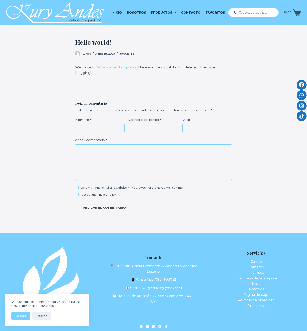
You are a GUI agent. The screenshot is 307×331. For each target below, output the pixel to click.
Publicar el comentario (103, 207)
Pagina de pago (256, 295)
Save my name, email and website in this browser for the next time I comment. (133, 187)
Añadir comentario (91, 140)
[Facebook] (141, 326)
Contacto (190, 12)
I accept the (98, 194)
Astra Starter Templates (116, 67)
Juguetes (126, 53)
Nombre (83, 120)
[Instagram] (147, 326)
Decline (42, 315)
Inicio (116, 12)
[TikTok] (166, 326)
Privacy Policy (106, 194)
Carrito (256, 262)
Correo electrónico (145, 120)
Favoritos (215, 12)
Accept (21, 315)
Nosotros (136, 12)
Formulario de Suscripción (256, 278)
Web (186, 120)
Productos (161, 12)
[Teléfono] (153, 326)
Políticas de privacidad (256, 300)
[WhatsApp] (159, 326)
